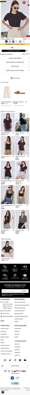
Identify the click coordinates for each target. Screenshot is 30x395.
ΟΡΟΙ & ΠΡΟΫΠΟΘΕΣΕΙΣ (20, 302)
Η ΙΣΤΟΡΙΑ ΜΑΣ (18, 328)
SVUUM (2, 340)
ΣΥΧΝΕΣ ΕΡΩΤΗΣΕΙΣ (5, 345)
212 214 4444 (5, 302)
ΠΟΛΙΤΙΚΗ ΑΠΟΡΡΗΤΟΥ (20, 311)
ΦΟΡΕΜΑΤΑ (17, 349)
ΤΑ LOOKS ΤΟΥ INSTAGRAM (6, 351)
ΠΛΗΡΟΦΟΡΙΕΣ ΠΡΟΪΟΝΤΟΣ (15, 62)
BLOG (2, 321)
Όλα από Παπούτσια (19, 105)
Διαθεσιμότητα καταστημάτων (6, 54)
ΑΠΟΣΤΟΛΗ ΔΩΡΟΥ (5, 348)
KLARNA (2, 342)
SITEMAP (16, 321)
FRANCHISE (17, 331)
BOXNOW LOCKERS (5, 337)
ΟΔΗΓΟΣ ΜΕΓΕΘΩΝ (15, 58)
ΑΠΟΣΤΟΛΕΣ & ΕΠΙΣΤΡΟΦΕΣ (15, 70)
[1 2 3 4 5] (15, 19)
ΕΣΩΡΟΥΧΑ (17, 355)
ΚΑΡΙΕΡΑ (16, 337)
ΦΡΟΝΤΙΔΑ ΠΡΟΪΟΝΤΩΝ (20, 308)
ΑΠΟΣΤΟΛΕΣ (3, 331)
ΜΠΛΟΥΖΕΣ (17, 344)
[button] (3, 392)
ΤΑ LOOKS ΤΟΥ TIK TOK (6, 354)
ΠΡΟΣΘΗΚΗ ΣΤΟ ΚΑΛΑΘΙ (14, 50)
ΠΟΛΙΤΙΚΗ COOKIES (19, 313)
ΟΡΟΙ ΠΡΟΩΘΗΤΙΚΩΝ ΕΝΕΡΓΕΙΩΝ (22, 305)
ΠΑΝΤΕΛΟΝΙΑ (17, 347)
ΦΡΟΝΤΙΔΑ (15, 66)
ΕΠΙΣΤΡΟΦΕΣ (4, 334)
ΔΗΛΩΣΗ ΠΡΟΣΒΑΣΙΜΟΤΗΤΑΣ (21, 316)
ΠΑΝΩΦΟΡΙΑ (17, 352)
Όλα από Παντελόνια (6, 105)
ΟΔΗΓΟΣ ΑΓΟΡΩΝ (5, 328)
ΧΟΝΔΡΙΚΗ (17, 334)
